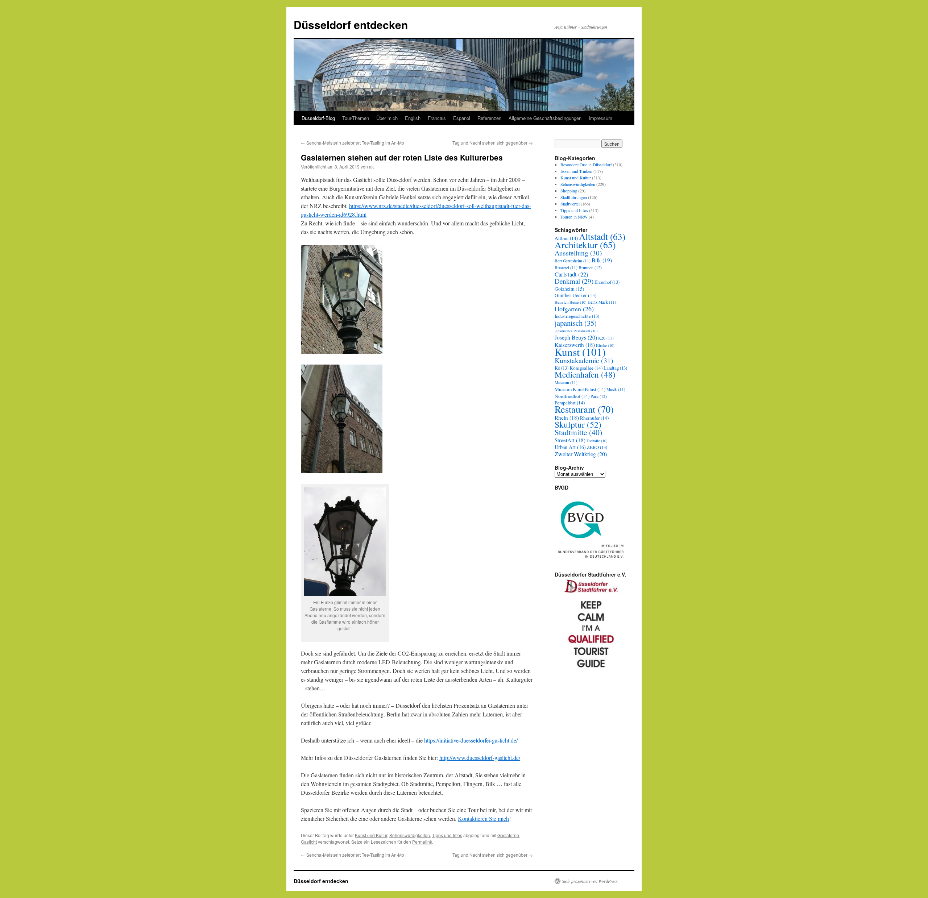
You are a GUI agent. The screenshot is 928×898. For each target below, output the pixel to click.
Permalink (422, 842)
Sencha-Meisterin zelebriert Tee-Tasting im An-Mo (352, 143)
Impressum (600, 118)
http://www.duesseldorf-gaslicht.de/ (479, 757)
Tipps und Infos (447, 835)
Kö (561, 368)
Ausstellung (578, 252)
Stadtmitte (578, 432)
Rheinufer (594, 418)
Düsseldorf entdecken (351, 24)
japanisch (576, 323)
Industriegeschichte (577, 316)
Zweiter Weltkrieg (581, 454)
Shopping (568, 191)
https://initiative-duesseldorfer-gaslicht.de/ (471, 740)
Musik (615, 389)
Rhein (567, 417)
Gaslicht (309, 842)
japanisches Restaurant (576, 330)
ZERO (597, 447)
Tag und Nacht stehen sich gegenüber (492, 143)
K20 (606, 338)
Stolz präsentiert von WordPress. (590, 881)
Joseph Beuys (576, 337)
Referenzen (489, 118)
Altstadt (602, 236)
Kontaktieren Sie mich (483, 818)
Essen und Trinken (576, 171)
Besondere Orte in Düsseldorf (586, 164)
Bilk (602, 260)
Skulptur (578, 424)
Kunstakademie (584, 360)
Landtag (615, 368)
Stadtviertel (570, 204)
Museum (566, 382)
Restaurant (584, 409)
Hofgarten (574, 308)
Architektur (585, 244)
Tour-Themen (355, 118)
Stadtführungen (573, 197)
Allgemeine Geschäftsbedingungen (545, 118)
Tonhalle (597, 440)
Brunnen (590, 267)
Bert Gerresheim (573, 260)
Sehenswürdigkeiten (409, 835)
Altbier (566, 238)
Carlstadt (571, 274)
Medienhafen (585, 374)
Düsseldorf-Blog (318, 118)
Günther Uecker (576, 295)
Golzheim (569, 289)
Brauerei (566, 267)
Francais (437, 118)
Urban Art (570, 447)
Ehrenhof (607, 282)
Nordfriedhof (572, 396)
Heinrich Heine (571, 302)
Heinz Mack (602, 302)
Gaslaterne (508, 835)
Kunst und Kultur (371, 835)
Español (461, 118)
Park (599, 396)
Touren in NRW (574, 217)
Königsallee (585, 368)
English (412, 118)
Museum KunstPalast (580, 389)
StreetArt (570, 440)
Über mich (387, 118)
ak (371, 166)
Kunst (580, 352)
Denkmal (574, 281)
